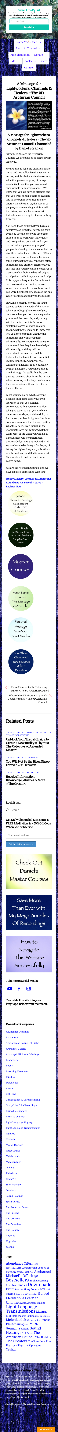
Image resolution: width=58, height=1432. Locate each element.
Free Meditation (20, 54)
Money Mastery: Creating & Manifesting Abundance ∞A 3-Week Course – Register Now (28, 482)
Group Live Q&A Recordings (21, 1105)
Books (28, 61)
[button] (29, 10)
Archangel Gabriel (16, 1048)
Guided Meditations (16, 1111)
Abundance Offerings (17, 1031)
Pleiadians (11, 1173)
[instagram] (29, 989)
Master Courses (14, 1145)
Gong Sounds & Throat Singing (23, 1099)
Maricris (10, 1139)
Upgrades (11, 1241)
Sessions (11, 1190)
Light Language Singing (19, 1122)
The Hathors (12, 1230)
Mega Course (13, 1150)
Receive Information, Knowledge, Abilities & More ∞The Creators (25, 780)
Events (9, 1088)
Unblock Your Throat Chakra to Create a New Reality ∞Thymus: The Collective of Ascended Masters (27, 745)
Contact (29, 67)
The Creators (32, 773)
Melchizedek (13, 1156)
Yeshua (10, 1247)
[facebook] (19, 989)
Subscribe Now (29, 27)
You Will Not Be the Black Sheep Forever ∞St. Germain (28, 763)
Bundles (10, 1077)
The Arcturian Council (18, 1207)
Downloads (12, 1082)
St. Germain (31, 757)
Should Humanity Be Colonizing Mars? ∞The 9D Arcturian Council (30, 689)
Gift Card (11, 1094)
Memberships (13, 1162)
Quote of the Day (15, 732)
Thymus (10, 1235)
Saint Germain (14, 1184)
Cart (44, 61)
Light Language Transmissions (23, 1128)
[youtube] (10, 989)
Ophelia (10, 1167)
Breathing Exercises (17, 1071)
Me (13, 61)
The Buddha (12, 1213)
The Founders (13, 1224)
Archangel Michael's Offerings (22, 1054)
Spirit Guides (13, 1201)
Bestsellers (12, 1060)
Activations (12, 1037)
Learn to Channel (26, 48)
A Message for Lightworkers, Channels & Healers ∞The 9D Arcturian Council (29, 91)
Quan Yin (11, 1179)
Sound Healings (14, 1196)
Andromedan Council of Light (22, 1043)
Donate (38, 54)
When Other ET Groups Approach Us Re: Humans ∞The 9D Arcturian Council (27, 699)
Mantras (10, 1133)
